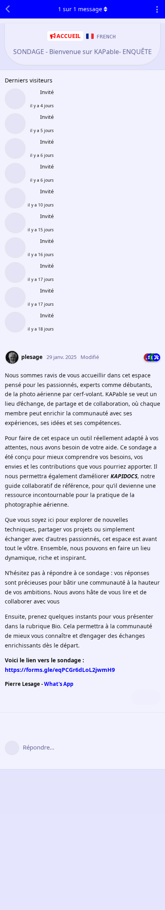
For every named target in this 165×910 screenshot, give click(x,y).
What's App (58, 684)
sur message (80, 9)
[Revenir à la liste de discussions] (8, 9)
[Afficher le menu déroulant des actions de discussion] (157, 9)
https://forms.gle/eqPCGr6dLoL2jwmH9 (60, 669)
